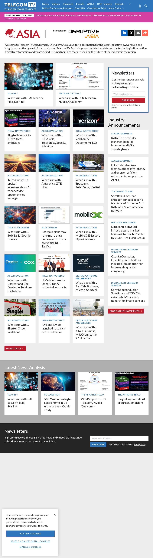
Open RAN (80, 8)
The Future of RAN (18, 227)
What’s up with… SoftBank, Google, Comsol (19, 235)
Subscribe (128, 100)
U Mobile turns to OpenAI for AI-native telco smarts (54, 283)
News (45, 4)
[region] (30, 532)
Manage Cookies (30, 547)
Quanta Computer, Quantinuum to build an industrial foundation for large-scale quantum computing (127, 264)
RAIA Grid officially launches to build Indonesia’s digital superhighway (123, 143)
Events (80, 4)
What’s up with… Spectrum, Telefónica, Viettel (88, 183)
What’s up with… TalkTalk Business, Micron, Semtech (87, 286)
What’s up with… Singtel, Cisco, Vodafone (18, 328)
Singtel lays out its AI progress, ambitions (19, 139)
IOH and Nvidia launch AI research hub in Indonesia (53, 328)
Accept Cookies (30, 533)
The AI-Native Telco (70, 93)
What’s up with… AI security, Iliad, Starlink (19, 402)
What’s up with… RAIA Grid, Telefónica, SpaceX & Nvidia (54, 141)
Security (132, 9)
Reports (119, 4)
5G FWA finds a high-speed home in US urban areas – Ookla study (57, 404)
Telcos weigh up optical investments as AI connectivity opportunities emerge (18, 189)
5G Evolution (49, 227)
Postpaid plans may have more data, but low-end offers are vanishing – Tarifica (54, 239)
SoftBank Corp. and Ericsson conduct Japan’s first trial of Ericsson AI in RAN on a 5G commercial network (127, 203)
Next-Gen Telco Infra (123, 222)
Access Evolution (52, 131)
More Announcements (125, 311)
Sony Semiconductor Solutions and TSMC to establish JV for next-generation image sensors (128, 295)
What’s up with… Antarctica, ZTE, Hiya (52, 183)
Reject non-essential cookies (30, 541)
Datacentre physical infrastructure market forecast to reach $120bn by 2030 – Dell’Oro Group (128, 232)
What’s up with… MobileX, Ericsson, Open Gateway (88, 235)
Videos (56, 4)
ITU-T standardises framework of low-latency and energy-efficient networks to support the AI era (128, 172)
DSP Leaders (104, 4)
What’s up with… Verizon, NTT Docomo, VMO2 (86, 139)
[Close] (54, 514)
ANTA (90, 4)
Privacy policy (140, 444)
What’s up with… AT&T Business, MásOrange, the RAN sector (86, 332)
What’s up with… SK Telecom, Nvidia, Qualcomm (77, 99)
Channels (68, 4)
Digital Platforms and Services (57, 8)
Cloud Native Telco (96, 8)
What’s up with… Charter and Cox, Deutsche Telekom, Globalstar (19, 285)
